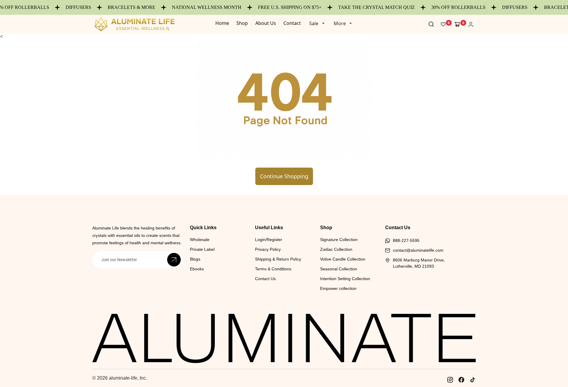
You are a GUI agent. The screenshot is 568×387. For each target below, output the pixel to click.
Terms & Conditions (273, 269)
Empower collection (338, 288)
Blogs (195, 259)
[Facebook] (461, 379)
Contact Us (265, 279)
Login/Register (268, 239)
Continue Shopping (284, 176)
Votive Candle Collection (342, 259)
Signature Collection (339, 239)
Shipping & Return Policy (278, 259)
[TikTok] (472, 379)
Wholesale (199, 239)
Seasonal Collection (338, 269)
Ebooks (197, 269)
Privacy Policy (268, 249)
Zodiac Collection (336, 249)
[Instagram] (450, 379)
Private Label (202, 249)
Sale (313, 23)
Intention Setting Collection (345, 279)
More (340, 23)
